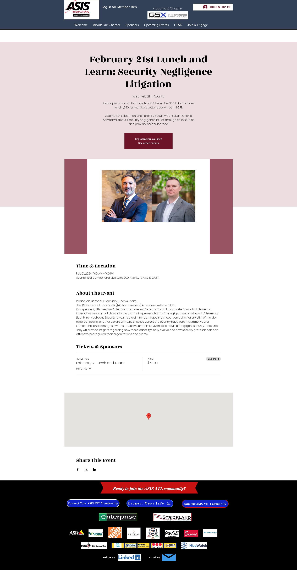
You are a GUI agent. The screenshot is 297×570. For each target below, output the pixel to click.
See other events (148, 143)
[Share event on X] (86, 469)
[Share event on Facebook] (77, 469)
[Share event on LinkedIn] (94, 469)
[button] (205, 504)
